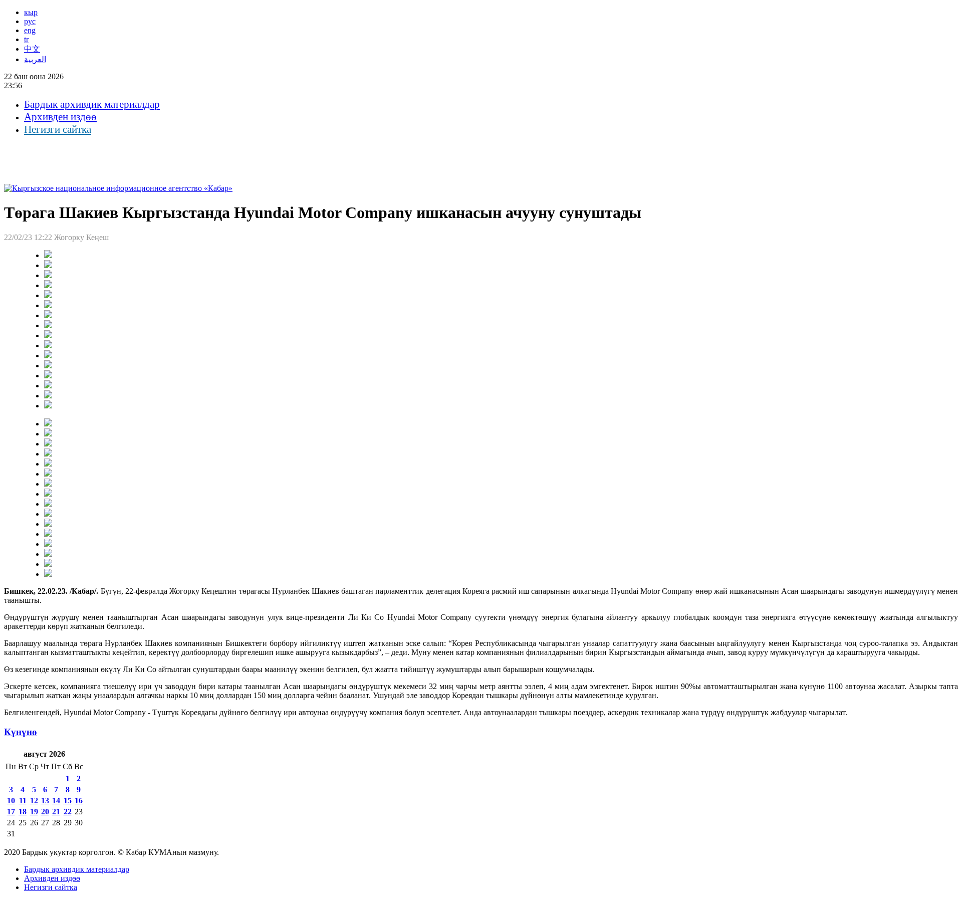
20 (45, 811)
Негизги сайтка (57, 129)
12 (34, 800)
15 (68, 800)
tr (26, 39)
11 (23, 800)
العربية (35, 59)
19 (34, 811)
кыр (31, 12)
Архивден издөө (60, 117)
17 (11, 811)
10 (11, 800)
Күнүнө (20, 732)
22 (68, 811)
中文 (32, 49)
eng (30, 30)
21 (56, 811)
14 (56, 800)
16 (79, 800)
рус (30, 21)
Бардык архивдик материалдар (92, 104)
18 (23, 811)
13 (45, 800)
